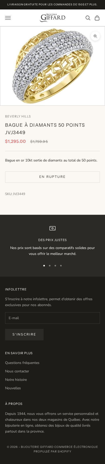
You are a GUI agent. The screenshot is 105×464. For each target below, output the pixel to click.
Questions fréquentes (22, 362)
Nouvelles (13, 388)
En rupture (52, 177)
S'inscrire (24, 334)
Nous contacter (17, 371)
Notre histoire (16, 379)
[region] (52, 241)
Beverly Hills (18, 116)
